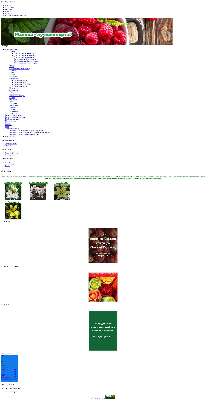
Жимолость (13, 90)
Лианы (7, 123)
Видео (7, 166)
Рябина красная (15, 94)
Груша (11, 65)
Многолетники (10, 121)
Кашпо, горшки (11, 155)
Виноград (13, 76)
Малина (12, 92)
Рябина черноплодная (17, 96)
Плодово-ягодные (11, 49)
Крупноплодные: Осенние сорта (26, 61)
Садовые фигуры (11, 153)
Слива (11, 67)
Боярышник (13, 105)
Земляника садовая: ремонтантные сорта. (24, 134)
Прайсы (8, 11)
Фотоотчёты (9, 164)
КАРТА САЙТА (8, 384)
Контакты (8, 13)
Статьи (7, 162)
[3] (105, 43)
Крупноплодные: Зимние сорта (25, 63)
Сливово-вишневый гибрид (19, 69)
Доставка (8, 9)
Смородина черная (20, 86)
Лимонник (13, 113)
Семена (8, 146)
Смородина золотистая (22, 84)
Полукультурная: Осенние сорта (25, 55)
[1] (102, 43)
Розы (7, 127)
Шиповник (13, 103)
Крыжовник (13, 88)
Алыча (11, 72)
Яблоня (12, 51)
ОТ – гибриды (62, 183)
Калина (12, 98)
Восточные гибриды (38, 183)
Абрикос (12, 71)
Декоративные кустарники (15, 117)
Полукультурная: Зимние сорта (25, 57)
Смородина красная (21, 80)
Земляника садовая (12, 129)
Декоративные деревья (13, 115)
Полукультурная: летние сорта (25, 53)
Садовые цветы (11, 144)
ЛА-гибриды (13, 202)
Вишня (12, 74)
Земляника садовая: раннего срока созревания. (26, 130)
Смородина (13, 78)
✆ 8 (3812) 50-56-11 (8, 2)
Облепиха (13, 100)
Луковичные (9, 136)
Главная (8, 5)
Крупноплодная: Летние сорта (25, 59)
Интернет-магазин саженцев (15, 15)
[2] (104, 43)
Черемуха (12, 107)
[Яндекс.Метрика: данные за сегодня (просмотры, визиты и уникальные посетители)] (98, 398)
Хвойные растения (12, 119)
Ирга (11, 101)
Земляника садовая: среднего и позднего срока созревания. (31, 132)
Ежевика (12, 109)
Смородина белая (20, 82)
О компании (9, 7)
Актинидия (13, 111)
